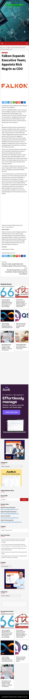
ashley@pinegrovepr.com (8, 253)
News (3, 52)
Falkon (19, 110)
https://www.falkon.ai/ (8, 227)
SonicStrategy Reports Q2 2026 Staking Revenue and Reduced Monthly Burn (7, 325)
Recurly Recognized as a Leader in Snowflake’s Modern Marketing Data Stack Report (16, 271)
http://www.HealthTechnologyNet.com (11, 522)
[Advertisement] (14, 23)
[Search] (27, 43)
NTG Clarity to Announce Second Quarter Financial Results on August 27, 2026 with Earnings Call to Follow (21, 303)
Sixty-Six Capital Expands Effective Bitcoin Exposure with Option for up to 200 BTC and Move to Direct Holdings (7, 303)
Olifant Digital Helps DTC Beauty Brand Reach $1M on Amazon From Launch (21, 346)
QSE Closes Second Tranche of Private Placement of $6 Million (21, 325)
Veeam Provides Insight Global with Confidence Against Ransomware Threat (14, 264)
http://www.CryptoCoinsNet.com (9, 517)
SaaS (6, 52)
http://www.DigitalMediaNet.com (10, 513)
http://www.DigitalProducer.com (9, 509)
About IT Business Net (6, 530)
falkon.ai (16, 244)
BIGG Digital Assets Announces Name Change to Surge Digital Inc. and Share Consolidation (7, 347)
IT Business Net (14, 4)
